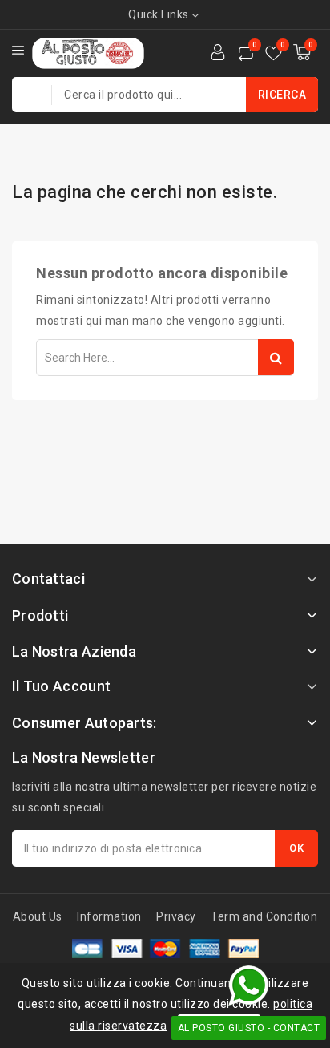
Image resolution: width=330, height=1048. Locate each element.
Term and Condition (264, 916)
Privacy (176, 916)
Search (276, 357)
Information (109, 916)
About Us (37, 916)
